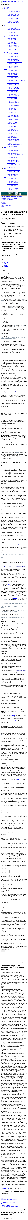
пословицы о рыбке (12, 123)
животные (6, 113)
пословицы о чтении (12, 137)
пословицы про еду (12, 39)
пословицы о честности (13, 151)
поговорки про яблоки (13, 49)
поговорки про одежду (13, 21)
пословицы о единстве (13, 60)
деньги (5, 168)
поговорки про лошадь (13, 119)
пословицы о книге (12, 128)
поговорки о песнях (12, 67)
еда (4, 36)
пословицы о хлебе (12, 38)
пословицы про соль (12, 41)
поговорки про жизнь (12, 63)
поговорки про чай (12, 45)
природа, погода (8, 92)
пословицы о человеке (13, 17)
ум (4, 125)
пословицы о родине (12, 182)
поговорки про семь (12, 146)
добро (5, 147)
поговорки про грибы (12, 43)
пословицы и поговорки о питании (16, 50)
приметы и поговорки (13, 102)
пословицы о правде (12, 156)
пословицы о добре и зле (13, 150)
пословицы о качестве (13, 35)
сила (5, 177)
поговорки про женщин (13, 84)
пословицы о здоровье (13, 10)
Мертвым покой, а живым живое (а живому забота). (9, 1204)
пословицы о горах (12, 99)
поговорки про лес (12, 101)
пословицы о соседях (12, 59)
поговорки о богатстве (13, 171)
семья (5, 69)
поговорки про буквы (12, 143)
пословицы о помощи (12, 56)
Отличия (3, 201)
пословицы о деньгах (12, 174)
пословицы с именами (13, 22)
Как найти (3, 202)
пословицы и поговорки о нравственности (14, 162)
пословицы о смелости (13, 14)
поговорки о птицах (12, 122)
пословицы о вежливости (13, 55)
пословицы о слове (12, 133)
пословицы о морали (12, 160)
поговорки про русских (13, 188)
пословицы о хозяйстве (13, 83)
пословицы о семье (12, 70)
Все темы (6, 7)
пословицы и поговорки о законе (15, 165)
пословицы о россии (12, 184)
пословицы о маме (12, 71)
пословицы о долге (12, 175)
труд (5, 25)
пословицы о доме (12, 74)
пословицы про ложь (12, 158)
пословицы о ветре (12, 98)
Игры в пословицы (6, 205)
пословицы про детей (12, 78)
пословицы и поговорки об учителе (16, 142)
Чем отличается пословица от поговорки (11, 196)
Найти (2, 950)
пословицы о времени (13, 105)
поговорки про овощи (13, 46)
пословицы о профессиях (13, 29)
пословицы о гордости (13, 15)
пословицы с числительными (14, 144)
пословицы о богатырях (13, 178)
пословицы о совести (12, 153)
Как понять (4, 203)
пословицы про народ (13, 186)
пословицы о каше (12, 42)
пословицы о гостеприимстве (15, 57)
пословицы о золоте (12, 172)
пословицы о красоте (12, 91)
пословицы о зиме (12, 106)
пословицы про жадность (13, 11)
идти (9, 584)
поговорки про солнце (13, 95)
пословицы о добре (12, 149)
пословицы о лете (11, 109)
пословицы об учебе (12, 130)
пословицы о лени (12, 12)
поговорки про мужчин (13, 85)
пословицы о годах (12, 112)
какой (16, 851)
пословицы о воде (11, 94)
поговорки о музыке (12, 66)
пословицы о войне (12, 179)
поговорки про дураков (13, 140)
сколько (13, 715)
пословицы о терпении (13, 18)
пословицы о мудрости (13, 139)
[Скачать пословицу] (1, 239)
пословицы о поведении (13, 164)
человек (6, 8)
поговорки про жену (12, 87)
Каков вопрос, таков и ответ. (8, 1202)
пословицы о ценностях (13, 170)
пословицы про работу (13, 28)
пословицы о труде (12, 27)
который (13, 720)
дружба (6, 52)
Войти (2, 206)
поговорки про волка (12, 118)
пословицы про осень (12, 104)
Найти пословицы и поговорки (9, 198)
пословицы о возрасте (13, 88)
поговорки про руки (12, 19)
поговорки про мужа (12, 90)
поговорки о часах (12, 111)
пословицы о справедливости (15, 154)
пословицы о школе (12, 132)
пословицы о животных (13, 115)
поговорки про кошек (12, 121)
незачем (17, 779)
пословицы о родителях (13, 77)
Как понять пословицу (7, 199)
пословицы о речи (12, 129)
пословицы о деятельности (14, 31)
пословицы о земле (12, 97)
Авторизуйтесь (5, 1188)
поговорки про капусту (13, 48)
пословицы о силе (11, 181)
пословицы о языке (12, 126)
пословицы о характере (13, 24)
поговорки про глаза (12, 64)
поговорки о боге (11, 167)
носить (15, 598)
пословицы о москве (12, 185)
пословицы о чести (12, 157)
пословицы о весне (12, 108)
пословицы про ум (12, 136)
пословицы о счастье (12, 76)
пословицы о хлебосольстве (14, 62)
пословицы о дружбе (12, 53)
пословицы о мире (12, 189)
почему (13, 710)
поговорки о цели (11, 34)
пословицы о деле (11, 32)
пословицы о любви (12, 73)
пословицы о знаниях (12, 135)
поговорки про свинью (13, 116)
